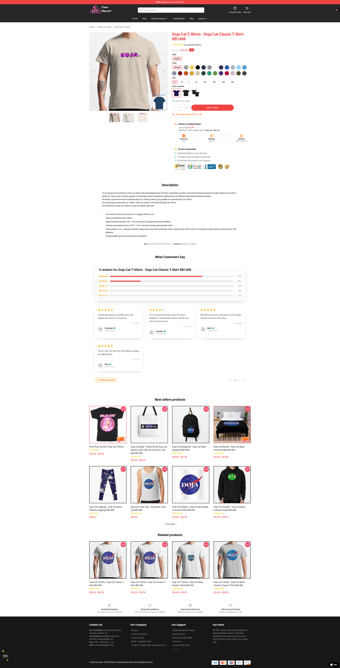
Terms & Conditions (139, 634)
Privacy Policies (137, 638)
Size (174, 78)
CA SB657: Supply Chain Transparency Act (148, 645)
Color (174, 63)
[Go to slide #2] (128, 117)
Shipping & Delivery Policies (183, 630)
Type (174, 54)
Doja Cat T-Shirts (122, 27)
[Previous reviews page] (230, 380)
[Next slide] (164, 71)
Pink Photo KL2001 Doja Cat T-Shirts (106, 447)
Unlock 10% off (5, 656)
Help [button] (335, 665)
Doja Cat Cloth (104, 27)
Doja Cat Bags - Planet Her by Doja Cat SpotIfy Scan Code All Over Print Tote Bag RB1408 (149, 450)
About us (135, 630)
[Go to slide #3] (142, 117)
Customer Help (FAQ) (181, 645)
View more (170, 524)
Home (92, 27)
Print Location (178, 86)
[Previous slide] (93, 71)
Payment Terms (178, 634)
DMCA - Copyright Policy (141, 641)
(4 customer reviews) (192, 45)
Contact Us (177, 641)
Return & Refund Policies (182, 638)
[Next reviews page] (243, 380)
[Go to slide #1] (114, 117)
